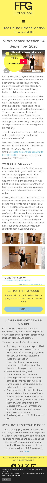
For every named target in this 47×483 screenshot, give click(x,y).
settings (17, 475)
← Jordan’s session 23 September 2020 (16, 280)
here (26, 451)
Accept (6, 479)
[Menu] (23, 21)
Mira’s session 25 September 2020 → (32, 284)
